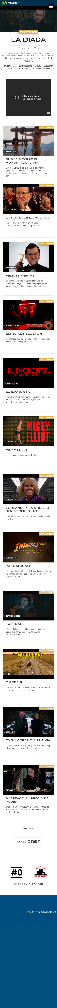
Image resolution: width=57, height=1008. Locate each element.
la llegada (48, 66)
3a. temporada (10, 66)
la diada (37, 66)
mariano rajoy (28, 69)
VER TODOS (28, 829)
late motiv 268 (13, 69)
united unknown (43, 69)
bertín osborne (25, 66)
